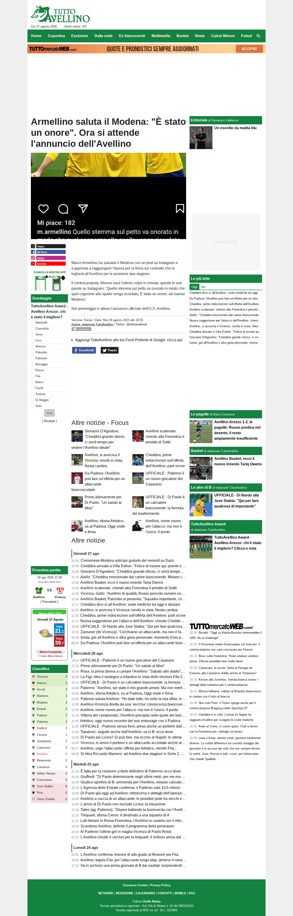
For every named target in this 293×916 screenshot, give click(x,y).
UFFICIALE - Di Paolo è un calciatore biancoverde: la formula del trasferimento (144, 682)
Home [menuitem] (36, 36)
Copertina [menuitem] (56, 36)
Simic (39, 334)
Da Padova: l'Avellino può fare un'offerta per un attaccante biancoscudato (140, 643)
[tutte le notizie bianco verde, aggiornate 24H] (60, 14)
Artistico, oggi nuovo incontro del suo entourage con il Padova (130, 721)
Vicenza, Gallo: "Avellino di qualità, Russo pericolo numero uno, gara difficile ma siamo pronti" (157, 593)
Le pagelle (200, 414)
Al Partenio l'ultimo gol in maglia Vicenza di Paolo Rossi (125, 832)
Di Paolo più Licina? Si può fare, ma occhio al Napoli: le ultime (131, 737)
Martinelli (41, 322)
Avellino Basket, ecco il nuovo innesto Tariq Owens (121, 582)
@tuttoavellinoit (136, 324)
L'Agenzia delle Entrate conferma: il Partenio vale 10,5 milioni (130, 788)
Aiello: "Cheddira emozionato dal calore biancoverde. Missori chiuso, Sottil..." (142, 577)
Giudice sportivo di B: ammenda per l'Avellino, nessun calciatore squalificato (142, 782)
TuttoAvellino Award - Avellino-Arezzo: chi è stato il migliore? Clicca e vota (237, 542)
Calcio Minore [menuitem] (223, 36)
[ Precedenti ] (49, 601)
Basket (197, 451)
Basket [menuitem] (182, 36)
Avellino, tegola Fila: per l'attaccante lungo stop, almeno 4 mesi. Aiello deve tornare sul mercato (157, 860)
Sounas (40, 394)
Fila (37, 376)
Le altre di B (201, 487)
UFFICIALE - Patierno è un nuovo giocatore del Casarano (165, 478)
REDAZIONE (124, 893)
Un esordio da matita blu (235, 128)
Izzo (38, 340)
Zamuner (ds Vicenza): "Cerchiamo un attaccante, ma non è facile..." (136, 632)
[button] (49, 413)
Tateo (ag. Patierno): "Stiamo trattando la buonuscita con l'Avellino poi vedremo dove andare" (156, 810)
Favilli (39, 388)
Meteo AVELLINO (50, 613)
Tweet (112, 350)
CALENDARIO (145, 893)
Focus (88, 320)
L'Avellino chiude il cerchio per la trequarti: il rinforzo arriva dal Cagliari (138, 837)
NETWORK (105, 893)
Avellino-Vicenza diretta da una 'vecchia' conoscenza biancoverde (134, 704)
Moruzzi (40, 346)
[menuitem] (258, 36)
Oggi (194, 287)
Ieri (203, 287)
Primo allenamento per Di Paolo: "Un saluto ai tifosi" (103, 502)
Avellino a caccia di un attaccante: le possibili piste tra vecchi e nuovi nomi (140, 799)
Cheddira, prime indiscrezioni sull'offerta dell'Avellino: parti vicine (165, 460)
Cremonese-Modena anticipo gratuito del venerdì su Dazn (127, 560)
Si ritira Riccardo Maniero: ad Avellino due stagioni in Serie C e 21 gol (137, 754)
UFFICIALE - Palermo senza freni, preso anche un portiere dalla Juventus (140, 726)
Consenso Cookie (135, 885)
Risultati (49, 421)
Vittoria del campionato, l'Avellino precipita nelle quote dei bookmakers (138, 715)
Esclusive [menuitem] (79, 36)
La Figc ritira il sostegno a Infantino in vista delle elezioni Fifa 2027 (134, 677)
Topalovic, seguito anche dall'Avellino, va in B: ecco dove (126, 732)
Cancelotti (42, 328)
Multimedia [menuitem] (161, 36)
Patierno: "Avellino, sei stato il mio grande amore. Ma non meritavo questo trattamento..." (152, 688)
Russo (39, 370)
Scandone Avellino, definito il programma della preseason (127, 826)
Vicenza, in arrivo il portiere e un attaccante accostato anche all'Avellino (139, 743)
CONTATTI (165, 893)
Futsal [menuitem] (246, 36)
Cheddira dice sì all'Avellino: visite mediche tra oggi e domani (130, 604)
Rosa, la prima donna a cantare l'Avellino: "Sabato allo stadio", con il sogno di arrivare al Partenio (159, 671)
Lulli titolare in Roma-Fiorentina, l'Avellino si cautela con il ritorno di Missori (141, 821)
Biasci (39, 382)
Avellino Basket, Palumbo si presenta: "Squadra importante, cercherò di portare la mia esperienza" (160, 599)
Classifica (40, 669)
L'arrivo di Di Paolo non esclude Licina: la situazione (123, 804)
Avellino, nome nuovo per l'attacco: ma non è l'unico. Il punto (164, 526)
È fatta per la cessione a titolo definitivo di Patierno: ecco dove (131, 771)
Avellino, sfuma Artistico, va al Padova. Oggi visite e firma (105, 526)
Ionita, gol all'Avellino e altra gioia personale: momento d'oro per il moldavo (141, 637)
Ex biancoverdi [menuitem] (132, 36)
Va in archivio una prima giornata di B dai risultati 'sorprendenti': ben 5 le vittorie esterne (151, 865)
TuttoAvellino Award (208, 524)
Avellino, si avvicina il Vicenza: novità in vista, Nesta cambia (104, 460)
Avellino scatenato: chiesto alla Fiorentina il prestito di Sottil (165, 436)
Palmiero (41, 358)
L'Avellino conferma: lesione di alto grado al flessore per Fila (129, 854)
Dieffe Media (151, 901)
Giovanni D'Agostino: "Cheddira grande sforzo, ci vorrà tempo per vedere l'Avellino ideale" (154, 571)
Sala (38, 406)
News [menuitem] (200, 36)
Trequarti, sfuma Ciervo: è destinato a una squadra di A (125, 815)
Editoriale (199, 120)
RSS (192, 893)
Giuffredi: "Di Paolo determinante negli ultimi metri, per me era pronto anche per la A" (149, 777)
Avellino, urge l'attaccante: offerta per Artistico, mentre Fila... (128, 748)
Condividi (86, 350)
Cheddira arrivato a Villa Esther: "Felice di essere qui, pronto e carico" (137, 566)
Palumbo (41, 352)
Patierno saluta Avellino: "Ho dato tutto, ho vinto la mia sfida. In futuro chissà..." (144, 699)
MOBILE (180, 893)
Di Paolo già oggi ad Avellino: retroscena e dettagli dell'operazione (134, 793)
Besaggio (41, 364)
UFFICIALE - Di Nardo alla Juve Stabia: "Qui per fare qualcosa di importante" (143, 626)
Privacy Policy (160, 885)
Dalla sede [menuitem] (104, 36)
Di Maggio (42, 400)
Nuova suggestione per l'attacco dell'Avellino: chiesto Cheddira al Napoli (139, 621)
